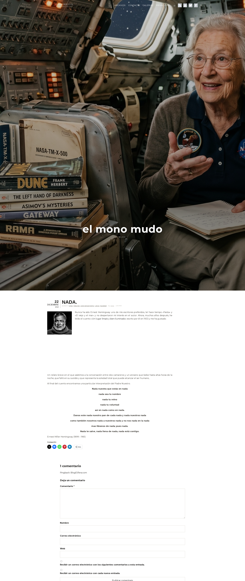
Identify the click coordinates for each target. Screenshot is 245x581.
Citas (71, 306)
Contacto (134, 5)
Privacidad (162, 5)
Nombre (64, 523)
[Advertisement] (109, 354)
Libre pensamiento (87, 306)
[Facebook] (196, 5)
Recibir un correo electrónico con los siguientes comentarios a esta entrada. (102, 564)
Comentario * (67, 486)
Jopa (112, 306)
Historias (76, 306)
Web (62, 548)
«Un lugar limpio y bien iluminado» (108, 319)
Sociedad (103, 306)
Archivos (120, 5)
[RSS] (180, 5)
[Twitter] (190, 5)
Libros (97, 306)
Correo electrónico (70, 536)
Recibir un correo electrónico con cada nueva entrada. (90, 573)
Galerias (148, 5)
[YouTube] (185, 5)
